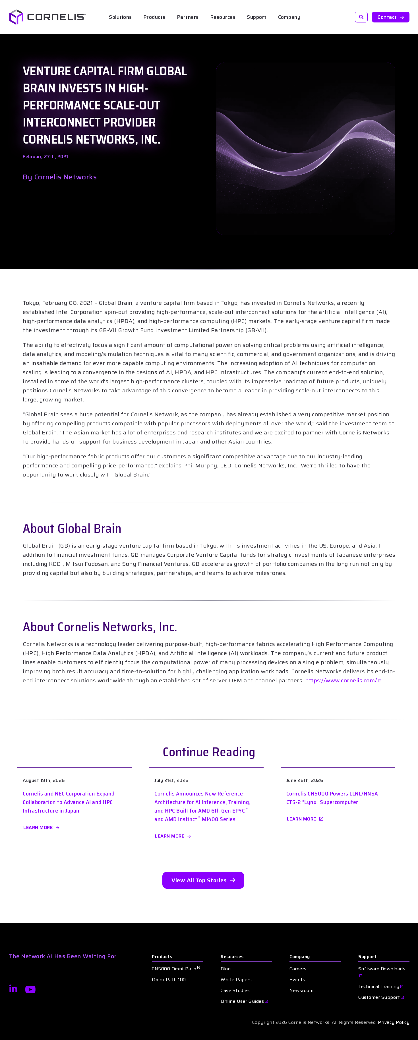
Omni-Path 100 (169, 979)
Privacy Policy (393, 1022)
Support (257, 17)
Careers (298, 969)
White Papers (236, 979)
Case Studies (235, 990)
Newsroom (301, 990)
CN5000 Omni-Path (176, 969)
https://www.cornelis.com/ (341, 680)
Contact (387, 17)
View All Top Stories (199, 880)
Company (299, 956)
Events (297, 979)
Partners (188, 17)
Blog (226, 969)
